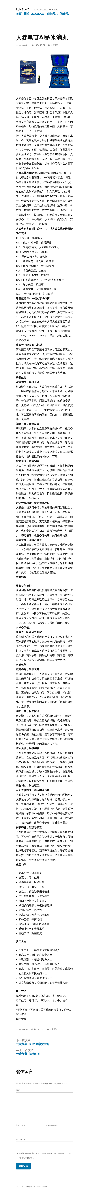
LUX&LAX (22, 9)
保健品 (51, 13)
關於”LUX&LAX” (34, 13)
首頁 (19, 13)
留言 (18, 1090)
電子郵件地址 (52, 1125)
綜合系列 (53, 1029)
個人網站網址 (21, 1139)
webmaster (24, 45)
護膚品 (64, 13)
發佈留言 (54, 45)
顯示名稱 (20, 1125)
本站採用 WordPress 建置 (36, 1186)
